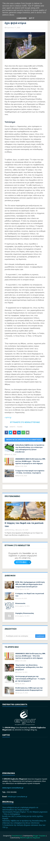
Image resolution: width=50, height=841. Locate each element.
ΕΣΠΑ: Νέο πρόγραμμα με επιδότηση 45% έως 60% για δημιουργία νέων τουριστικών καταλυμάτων (30, 584)
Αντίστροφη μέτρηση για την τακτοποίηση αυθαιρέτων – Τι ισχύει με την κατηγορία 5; (30, 678)
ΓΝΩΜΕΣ (19, 427)
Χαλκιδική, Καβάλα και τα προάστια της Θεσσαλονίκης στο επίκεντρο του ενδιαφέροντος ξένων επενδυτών (29, 448)
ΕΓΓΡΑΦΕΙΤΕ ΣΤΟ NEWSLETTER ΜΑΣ (25, 422)
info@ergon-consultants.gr (17, 796)
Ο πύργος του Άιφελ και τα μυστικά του (24, 524)
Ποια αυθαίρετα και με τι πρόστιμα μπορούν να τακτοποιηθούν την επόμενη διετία (20, 808)
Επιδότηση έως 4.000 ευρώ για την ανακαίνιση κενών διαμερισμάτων (29, 689)
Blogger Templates (39, 836)
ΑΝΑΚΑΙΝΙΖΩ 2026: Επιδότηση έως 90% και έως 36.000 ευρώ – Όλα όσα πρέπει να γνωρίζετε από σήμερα (30, 461)
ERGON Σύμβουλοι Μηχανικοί (30, 838)
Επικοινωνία (20, 603)
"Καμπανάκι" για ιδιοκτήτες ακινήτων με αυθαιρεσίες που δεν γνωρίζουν (29, 667)
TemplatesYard (17, 836)
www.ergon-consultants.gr (12, 788)
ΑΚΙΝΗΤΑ (12, 427)
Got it (31, 18)
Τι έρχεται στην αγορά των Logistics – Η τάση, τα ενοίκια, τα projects (29, 472)
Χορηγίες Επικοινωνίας (24, 613)
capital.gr (8, 417)
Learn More (22, 18)
